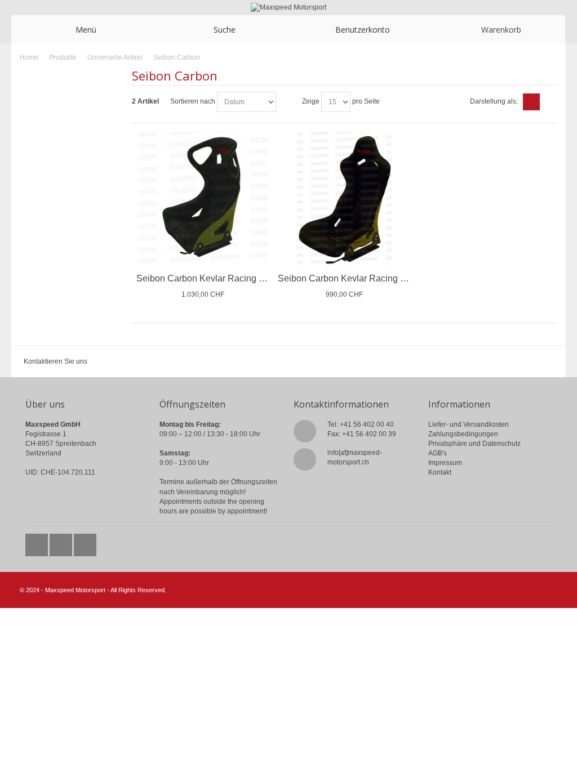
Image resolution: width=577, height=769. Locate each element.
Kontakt (439, 472)
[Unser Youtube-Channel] (85, 542)
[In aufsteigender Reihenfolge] (286, 101)
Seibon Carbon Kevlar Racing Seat (348, 278)
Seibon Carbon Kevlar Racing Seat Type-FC (225, 278)
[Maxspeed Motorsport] (288, 7)
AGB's (437, 453)
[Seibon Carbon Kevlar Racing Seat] (344, 198)
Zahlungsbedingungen (463, 434)
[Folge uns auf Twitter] (37, 542)
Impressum (445, 463)
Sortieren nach (192, 101)
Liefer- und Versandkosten (468, 424)
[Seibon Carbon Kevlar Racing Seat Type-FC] (202, 198)
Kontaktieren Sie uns (55, 361)
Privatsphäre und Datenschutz (474, 444)
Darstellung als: (494, 101)
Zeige (310, 101)
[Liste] (548, 101)
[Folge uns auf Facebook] (62, 542)
